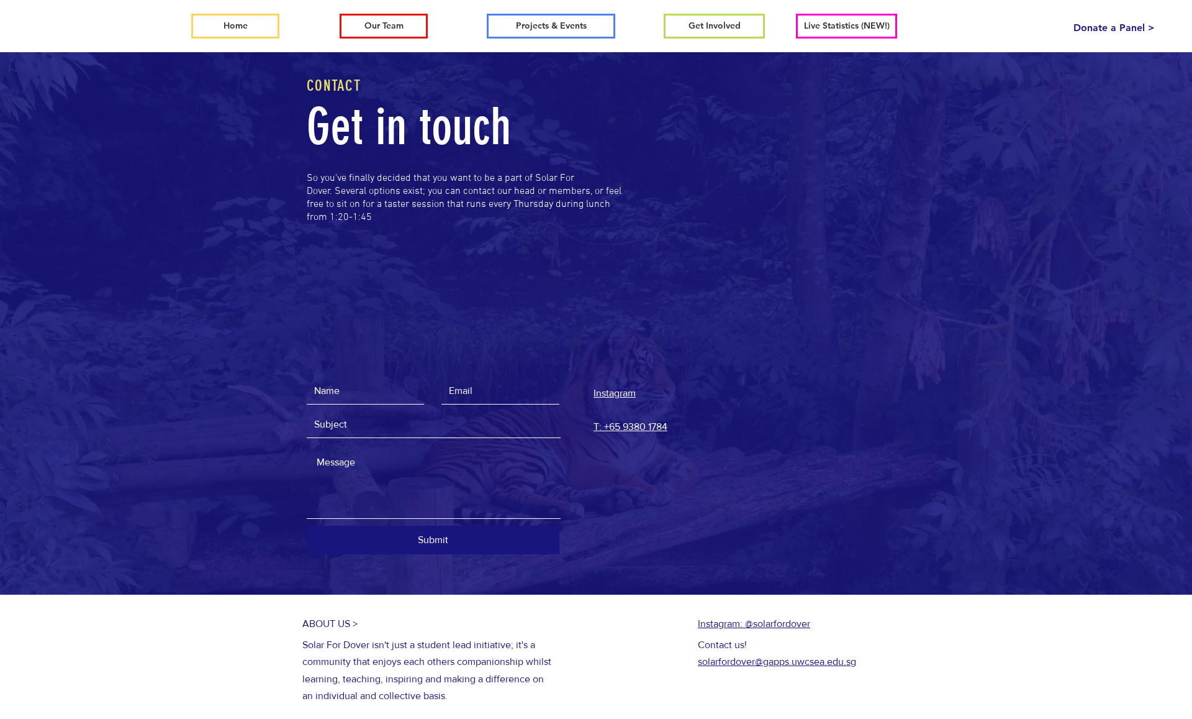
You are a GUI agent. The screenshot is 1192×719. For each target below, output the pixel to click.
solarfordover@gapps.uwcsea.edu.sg (777, 661)
